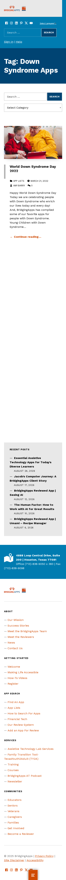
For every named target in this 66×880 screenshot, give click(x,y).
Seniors (13, 805)
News (11, 642)
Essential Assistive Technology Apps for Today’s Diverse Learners (30, 462)
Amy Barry (19, 185)
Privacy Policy (44, 856)
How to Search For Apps (24, 713)
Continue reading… (27, 236)
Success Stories (18, 625)
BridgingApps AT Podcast (25, 775)
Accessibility (35, 860)
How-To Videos (17, 678)
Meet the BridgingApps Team (27, 631)
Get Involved (16, 828)
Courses (13, 770)
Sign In (8, 41)
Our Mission (16, 620)
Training (13, 764)
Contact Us (15, 648)
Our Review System (21, 724)
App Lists (18, 181)
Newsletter (15, 781)
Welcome (14, 666)
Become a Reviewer (21, 834)
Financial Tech (17, 719)
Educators (14, 800)
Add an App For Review (23, 730)
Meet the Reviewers (21, 637)
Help (19, 41)
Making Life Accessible (23, 672)
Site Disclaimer (14, 860)
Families (13, 822)
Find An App (16, 702)
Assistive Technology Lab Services (31, 749)
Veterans (13, 811)
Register (13, 683)
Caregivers (15, 817)
